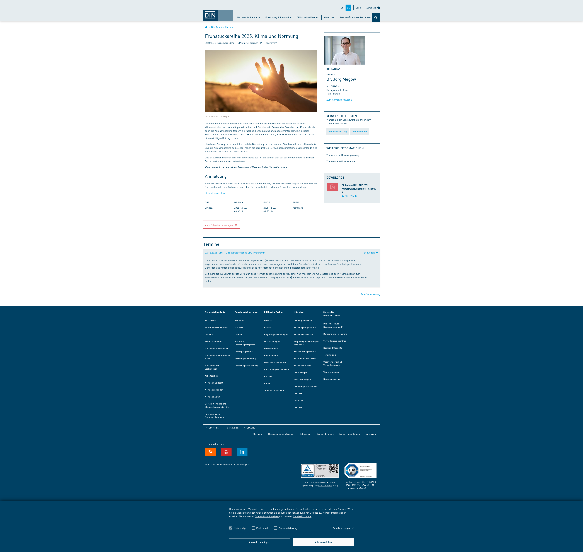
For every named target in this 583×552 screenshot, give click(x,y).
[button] (343, 528)
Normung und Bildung (245, 358)
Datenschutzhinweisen (267, 516)
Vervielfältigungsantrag (334, 340)
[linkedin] (242, 452)
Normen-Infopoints (332, 347)
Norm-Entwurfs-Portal (305, 358)
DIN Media (213, 427)
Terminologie (329, 354)
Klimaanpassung (338, 131)
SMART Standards (213, 341)
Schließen (369, 252)
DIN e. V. (268, 320)
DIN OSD (298, 407)
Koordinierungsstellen (305, 351)
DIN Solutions (233, 427)
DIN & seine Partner (308, 17)
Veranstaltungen (272, 341)
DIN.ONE (298, 393)
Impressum (370, 433)
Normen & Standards (248, 17)
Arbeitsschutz (211, 375)
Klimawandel (360, 131)
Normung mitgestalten (305, 327)
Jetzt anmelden (216, 193)
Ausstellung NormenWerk (276, 369)
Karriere (268, 376)
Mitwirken (329, 17)
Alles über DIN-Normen (216, 327)
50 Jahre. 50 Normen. (274, 390)
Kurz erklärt (211, 320)
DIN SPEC (209, 334)
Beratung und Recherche (335, 333)
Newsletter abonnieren (275, 362)
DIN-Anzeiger (300, 372)
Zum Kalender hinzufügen (219, 224)
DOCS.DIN (298, 400)
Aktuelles (239, 320)
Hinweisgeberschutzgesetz (281, 433)
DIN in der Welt (271, 348)
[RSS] (210, 452)
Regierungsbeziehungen (276, 334)
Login (358, 7)
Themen (238, 334)
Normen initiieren (302, 365)
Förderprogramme (244, 351)
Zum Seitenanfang (370, 294)
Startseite (258, 433)
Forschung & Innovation (278, 17)
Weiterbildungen (331, 371)
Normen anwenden (214, 389)
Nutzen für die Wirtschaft (217, 348)
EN (342, 7)
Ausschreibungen (302, 379)
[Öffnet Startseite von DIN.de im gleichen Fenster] (217, 14)
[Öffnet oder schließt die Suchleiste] (376, 17)
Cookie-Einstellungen (349, 433)
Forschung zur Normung (246, 365)
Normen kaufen (212, 396)
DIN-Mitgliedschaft (303, 320)
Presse (267, 327)
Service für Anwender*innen (355, 17)
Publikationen (271, 355)
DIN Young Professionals (305, 386)
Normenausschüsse (303, 334)
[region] (291, 521)
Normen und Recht (214, 382)
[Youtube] (226, 452)
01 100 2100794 (325, 485)
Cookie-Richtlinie (302, 516)
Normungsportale (332, 378)
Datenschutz (306, 433)
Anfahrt (267, 383)
